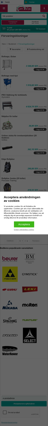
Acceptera (24, 224)
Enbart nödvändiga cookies (24, 230)
